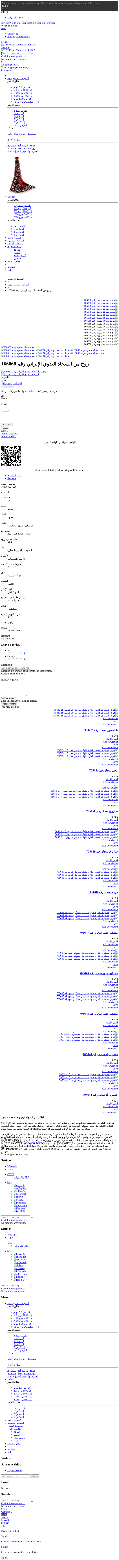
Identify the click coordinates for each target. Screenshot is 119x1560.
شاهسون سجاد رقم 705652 (101, 730)
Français (22, 1202)
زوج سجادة (29, 148)
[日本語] (53, 23)
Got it (5, 6)
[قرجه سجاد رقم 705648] (87, 875)
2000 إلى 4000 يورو (23, 96)
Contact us (12, 33)
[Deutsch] (19, 23)
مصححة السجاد (15, 243)
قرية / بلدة (23, 145)
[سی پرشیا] (18, 44)
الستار (17, 252)
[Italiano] (49, 23)
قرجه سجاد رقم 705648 (103, 892)
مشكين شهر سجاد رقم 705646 (99, 973)
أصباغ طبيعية (14, 151)
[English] (9, 23)
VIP (9, 269)
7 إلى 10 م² (19, 122)
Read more (95, 3)
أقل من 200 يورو (22, 87)
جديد (20, 148)
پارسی (21, 1185)
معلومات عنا (13, 261)
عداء (16, 134)
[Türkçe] (35, 23)
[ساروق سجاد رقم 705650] (83, 793)
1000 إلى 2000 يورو (23, 93)
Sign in (4, 1536)
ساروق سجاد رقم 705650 (102, 811)
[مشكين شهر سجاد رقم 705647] (87, 915)
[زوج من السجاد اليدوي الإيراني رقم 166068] (18, 347)
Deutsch (22, 1194)
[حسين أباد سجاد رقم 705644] (88, 1037)
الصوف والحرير (30, 151)
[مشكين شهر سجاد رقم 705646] (87, 956)
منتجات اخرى (14, 246)
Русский (22, 1205)
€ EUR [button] (4, 12)
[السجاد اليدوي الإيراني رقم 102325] (59, 374)
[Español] (14, 23)
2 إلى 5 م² (19, 116)
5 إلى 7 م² (19, 119)
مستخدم (11, 148)
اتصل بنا (11, 267)
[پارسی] (3, 23)
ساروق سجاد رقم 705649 (102, 851)
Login (10, 1169)
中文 (20, 1196)
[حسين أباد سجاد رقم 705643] (88, 1077)
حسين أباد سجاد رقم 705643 (100, 1094)
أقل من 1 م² (20, 226)
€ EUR (10, 1174)
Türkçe (21, 1200)
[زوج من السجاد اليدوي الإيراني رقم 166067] (59, 371)
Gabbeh (11, 196)
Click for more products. (13, 56)
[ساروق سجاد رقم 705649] (86, 834)
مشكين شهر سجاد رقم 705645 (99, 1013)
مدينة (32, 145)
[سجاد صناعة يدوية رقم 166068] (101, 300)
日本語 (21, 1211)
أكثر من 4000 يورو (23, 98)
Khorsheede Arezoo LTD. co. (40, 1142)
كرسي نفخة (20, 255)
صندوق (17, 258)
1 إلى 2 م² (19, 113)
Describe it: (6, 664)
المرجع (12, 486)
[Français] (39, 23)
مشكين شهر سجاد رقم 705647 (99, 932)
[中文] (30, 23)
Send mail (6, 424)
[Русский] (44, 23)
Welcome (12, 1166)
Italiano (21, 1208)
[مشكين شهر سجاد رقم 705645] (87, 996)
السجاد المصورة (15, 240)
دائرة (9, 134)
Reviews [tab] (11, 478)
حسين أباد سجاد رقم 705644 (100, 1054)
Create (35, 1476)
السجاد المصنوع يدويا (18, 78)
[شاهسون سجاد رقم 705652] (85, 712)
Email (4, 404)
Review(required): (10, 679)
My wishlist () (14, 1470)
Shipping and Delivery (18, 36)
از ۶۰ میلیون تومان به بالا (26, 101)
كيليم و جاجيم (14, 237)
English (22, 1188)
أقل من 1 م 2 (20, 110)
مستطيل (31, 134)
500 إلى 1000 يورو (23, 90)
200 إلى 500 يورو (22, 208)
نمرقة (17, 249)
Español (22, 1191)
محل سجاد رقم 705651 (103, 770)
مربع (22, 134)
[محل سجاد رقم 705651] (87, 753)
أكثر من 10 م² (21, 125)
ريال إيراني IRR (15, 17)
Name (4, 398)
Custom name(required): (13, 673)
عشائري (11, 145)
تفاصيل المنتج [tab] (14, 475)
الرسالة (5, 410)
